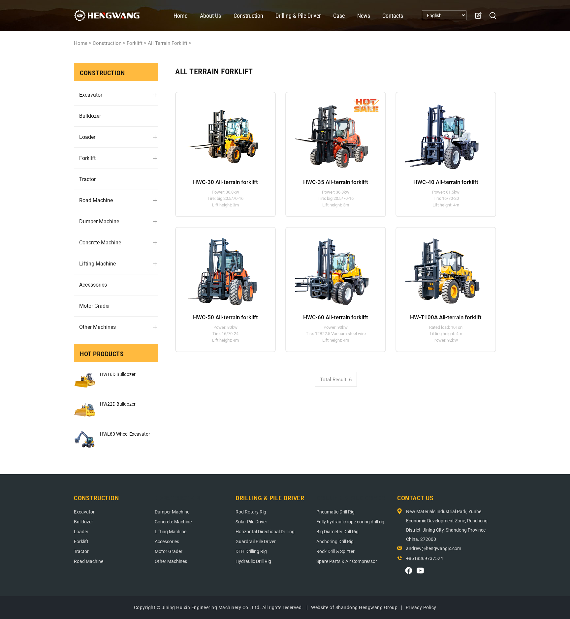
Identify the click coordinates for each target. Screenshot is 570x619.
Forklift (134, 43)
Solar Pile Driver (251, 521)
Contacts (392, 15)
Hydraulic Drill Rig (253, 561)
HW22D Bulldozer (118, 404)
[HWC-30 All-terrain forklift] (222, 132)
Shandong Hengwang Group (366, 607)
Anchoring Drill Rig (335, 541)
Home (180, 15)
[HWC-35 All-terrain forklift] (332, 132)
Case (339, 15)
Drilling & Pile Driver (298, 15)
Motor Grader (94, 306)
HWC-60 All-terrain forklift (335, 317)
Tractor (87, 179)
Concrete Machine (100, 242)
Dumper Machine (99, 221)
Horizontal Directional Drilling (265, 531)
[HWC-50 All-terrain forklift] (222, 268)
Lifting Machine (97, 264)
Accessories (93, 285)
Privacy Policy (421, 607)
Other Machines (97, 327)
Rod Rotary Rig (251, 511)
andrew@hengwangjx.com (433, 548)
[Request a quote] (478, 16)
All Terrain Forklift (167, 43)
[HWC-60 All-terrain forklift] (332, 268)
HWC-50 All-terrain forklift (225, 317)
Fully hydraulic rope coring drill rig (350, 521)
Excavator (90, 95)
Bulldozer (90, 116)
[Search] (493, 15)
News (363, 15)
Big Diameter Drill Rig (337, 531)
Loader (87, 137)
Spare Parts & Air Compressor (346, 561)
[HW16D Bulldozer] (84, 380)
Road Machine (96, 200)
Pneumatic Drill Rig (335, 511)
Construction (248, 15)
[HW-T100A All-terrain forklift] (443, 268)
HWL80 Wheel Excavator (125, 434)
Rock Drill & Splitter (335, 551)
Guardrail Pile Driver (256, 541)
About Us (210, 15)
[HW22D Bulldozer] (84, 409)
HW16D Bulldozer (118, 374)
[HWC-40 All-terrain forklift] (443, 132)
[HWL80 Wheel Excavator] (84, 439)
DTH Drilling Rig (251, 551)
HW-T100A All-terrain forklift (446, 317)
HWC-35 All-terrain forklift (335, 182)
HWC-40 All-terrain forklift (445, 182)
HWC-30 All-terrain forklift (225, 182)
